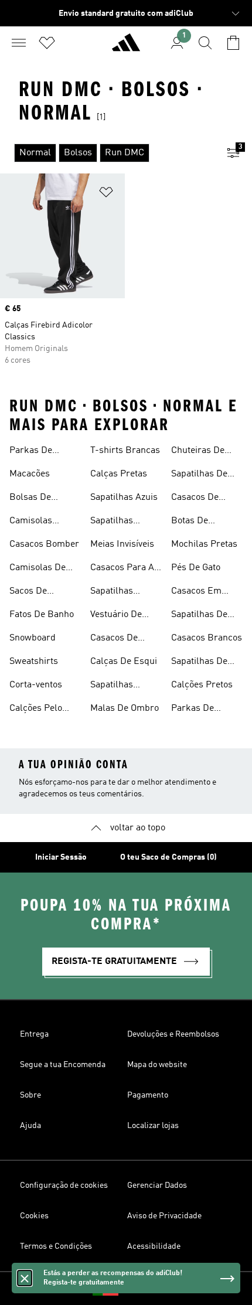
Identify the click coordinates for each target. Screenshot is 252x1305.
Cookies (34, 1216)
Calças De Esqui (123, 661)
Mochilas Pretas (204, 544)
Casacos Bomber (44, 544)
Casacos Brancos (206, 638)
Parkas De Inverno (30, 452)
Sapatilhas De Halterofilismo (200, 616)
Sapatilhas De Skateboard (199, 475)
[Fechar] (25, 1278)
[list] (107, 153)
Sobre (30, 1095)
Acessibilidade (154, 1246)
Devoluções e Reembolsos (173, 1034)
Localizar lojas (153, 1126)
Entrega (34, 1034)
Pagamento (147, 1095)
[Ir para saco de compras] (233, 43)
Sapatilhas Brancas (111, 592)
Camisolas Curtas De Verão (42, 522)
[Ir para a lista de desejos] (47, 43)
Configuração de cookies (64, 1185)
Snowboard (32, 638)
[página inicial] (126, 47)
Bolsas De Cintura (30, 499)
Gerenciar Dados (157, 1185)
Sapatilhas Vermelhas (112, 686)
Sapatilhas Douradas (111, 522)
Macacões (29, 474)
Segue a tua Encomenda (62, 1065)
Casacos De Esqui (114, 639)
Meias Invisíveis (122, 544)
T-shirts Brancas (125, 450)
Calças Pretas (118, 474)
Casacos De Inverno (195, 499)
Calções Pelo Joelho (35, 709)
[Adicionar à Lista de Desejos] (106, 194)
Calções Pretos (202, 685)
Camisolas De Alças (37, 569)
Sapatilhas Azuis (124, 497)
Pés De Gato (195, 568)
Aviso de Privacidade (164, 1216)
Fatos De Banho (41, 614)
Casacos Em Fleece (196, 592)
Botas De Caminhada (194, 522)
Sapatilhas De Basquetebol (199, 663)
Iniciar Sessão (61, 857)
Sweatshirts (33, 661)
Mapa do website (157, 1065)
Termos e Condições (56, 1246)
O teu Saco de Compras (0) (168, 857)
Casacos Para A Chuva (122, 569)
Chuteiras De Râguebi (197, 452)
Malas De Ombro (124, 708)
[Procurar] (205, 43)
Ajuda (30, 1126)
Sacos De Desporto (28, 592)
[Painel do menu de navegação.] (19, 43)
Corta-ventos (35, 685)
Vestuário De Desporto (116, 616)
